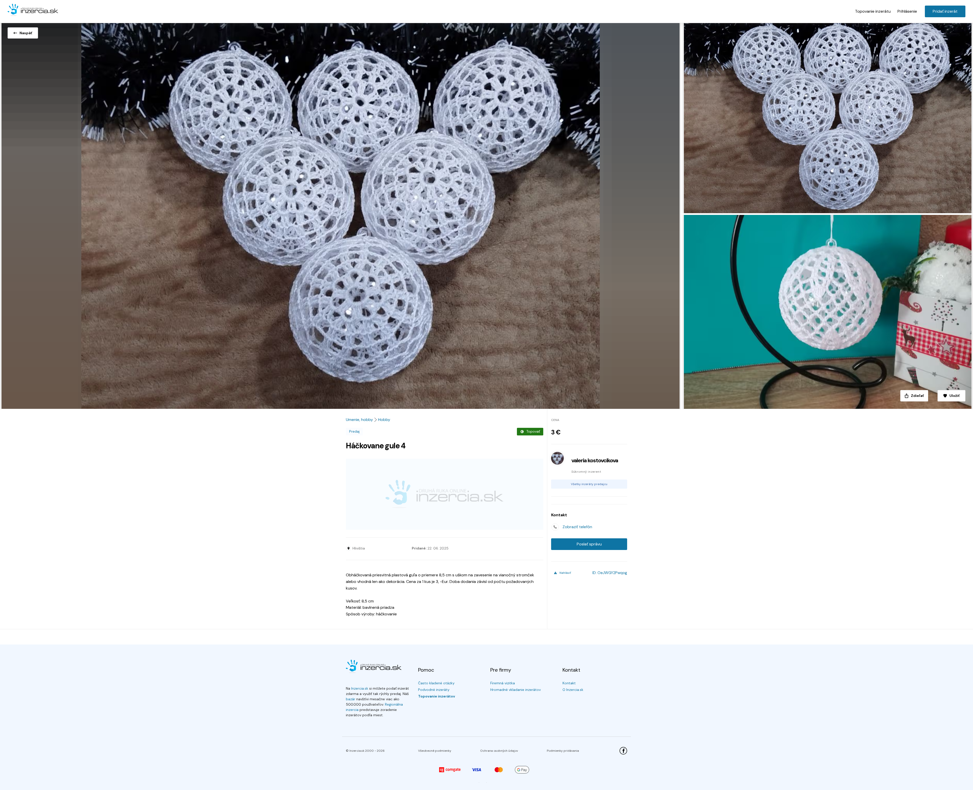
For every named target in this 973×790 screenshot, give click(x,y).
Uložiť (954, 395)
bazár (350, 699)
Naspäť (26, 33)
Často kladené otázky (436, 683)
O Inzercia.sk (573, 689)
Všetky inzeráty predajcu (589, 484)
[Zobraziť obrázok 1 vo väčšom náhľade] (340, 214)
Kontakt (569, 683)
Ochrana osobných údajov (499, 751)
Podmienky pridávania (563, 751)
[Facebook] (623, 751)
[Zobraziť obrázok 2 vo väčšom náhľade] (827, 117)
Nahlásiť (565, 573)
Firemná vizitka (502, 683)
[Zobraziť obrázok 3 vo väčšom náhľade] (827, 312)
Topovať (533, 431)
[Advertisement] (444, 494)
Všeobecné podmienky (434, 751)
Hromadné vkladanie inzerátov (515, 689)
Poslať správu (589, 544)
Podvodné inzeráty (434, 689)
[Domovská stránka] (33, 10)
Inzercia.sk (359, 688)
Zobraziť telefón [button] (577, 526)
